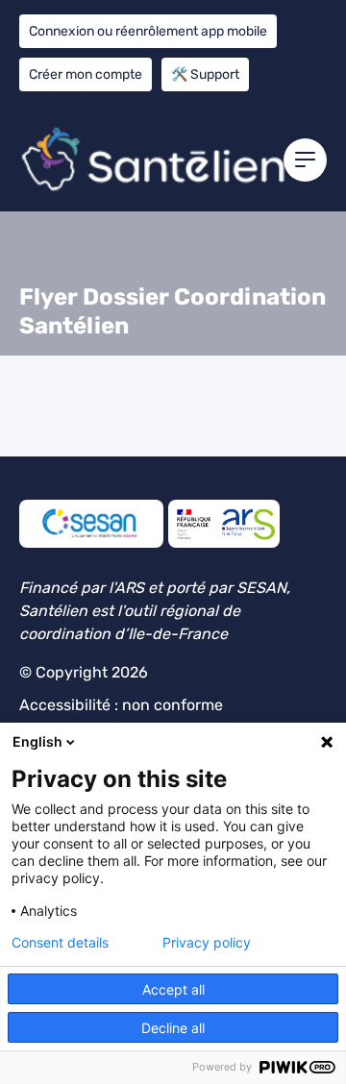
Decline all (173, 1028)
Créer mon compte (85, 74)
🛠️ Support (205, 74)
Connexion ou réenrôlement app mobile (148, 31)
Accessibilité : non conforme (121, 705)
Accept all (173, 989)
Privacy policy (206, 942)
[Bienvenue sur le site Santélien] (173, 158)
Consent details (60, 942)
